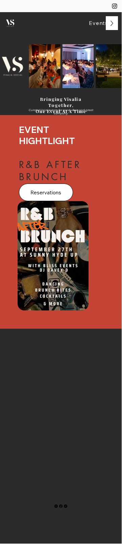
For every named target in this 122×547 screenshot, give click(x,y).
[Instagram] (114, 6)
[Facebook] (61, 506)
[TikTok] (65, 506)
